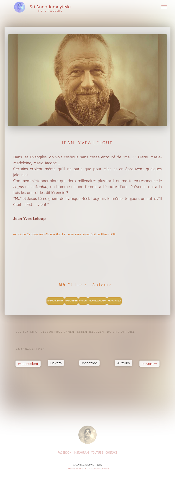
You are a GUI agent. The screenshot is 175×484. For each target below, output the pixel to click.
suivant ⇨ (149, 363)
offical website (76, 468)
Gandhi (83, 301)
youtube (97, 453)
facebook (64, 453)
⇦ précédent (28, 363)
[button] (163, 7)
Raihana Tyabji (55, 301)
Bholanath (71, 301)
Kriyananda (114, 301)
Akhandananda (97, 301)
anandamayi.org (98, 468)
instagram (81, 453)
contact (111, 453)
